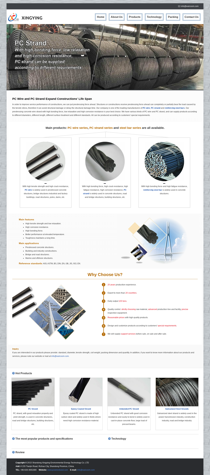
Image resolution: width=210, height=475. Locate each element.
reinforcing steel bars (175, 108)
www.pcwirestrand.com (57, 470)
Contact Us (192, 17)
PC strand (155, 108)
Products (134, 17)
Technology (154, 17)
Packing (173, 17)
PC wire (146, 108)
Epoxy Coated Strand (81, 409)
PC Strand (33, 409)
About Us (117, 17)
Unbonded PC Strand (129, 409)
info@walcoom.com (190, 6)
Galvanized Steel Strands (177, 409)
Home (100, 17)
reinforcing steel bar (152, 190)
